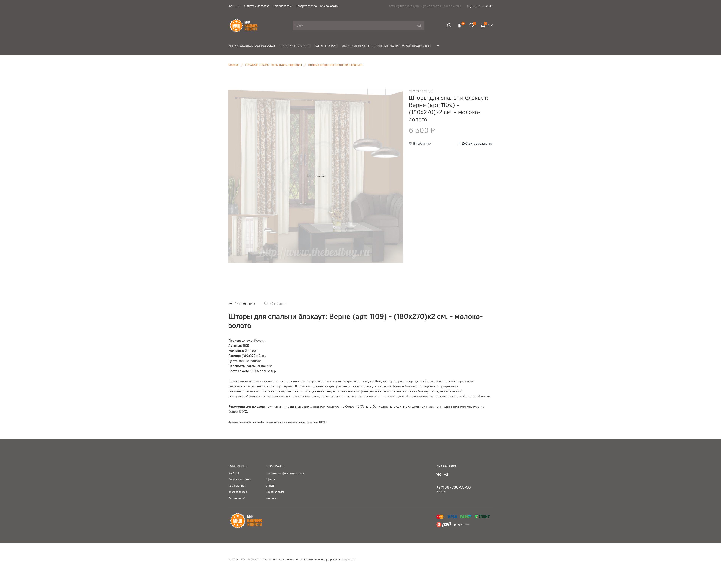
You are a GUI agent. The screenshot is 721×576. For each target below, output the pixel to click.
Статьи (270, 485)
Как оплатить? (282, 6)
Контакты (271, 498)
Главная (233, 65)
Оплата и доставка (256, 6)
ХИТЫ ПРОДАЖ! (326, 46)
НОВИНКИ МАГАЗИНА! (294, 46)
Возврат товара (306, 6)
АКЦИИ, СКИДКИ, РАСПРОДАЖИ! (251, 46)
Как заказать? (329, 6)
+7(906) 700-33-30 (479, 6)
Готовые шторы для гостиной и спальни (335, 65)
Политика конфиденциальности (285, 473)
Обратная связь (275, 491)
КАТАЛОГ (234, 6)
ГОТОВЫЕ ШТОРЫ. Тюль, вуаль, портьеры (273, 65)
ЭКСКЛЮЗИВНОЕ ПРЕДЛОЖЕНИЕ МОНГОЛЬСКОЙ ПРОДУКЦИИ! (386, 46)
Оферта (270, 479)
